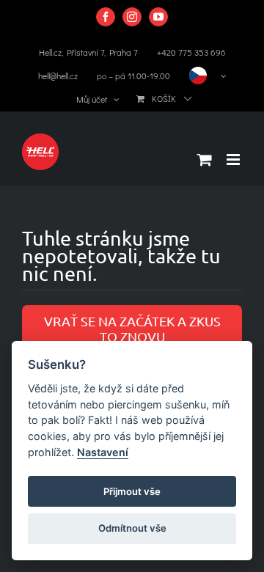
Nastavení (102, 452)
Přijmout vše (132, 491)
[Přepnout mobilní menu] (234, 159)
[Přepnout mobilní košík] (204, 159)
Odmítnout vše (132, 528)
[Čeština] (208, 75)
